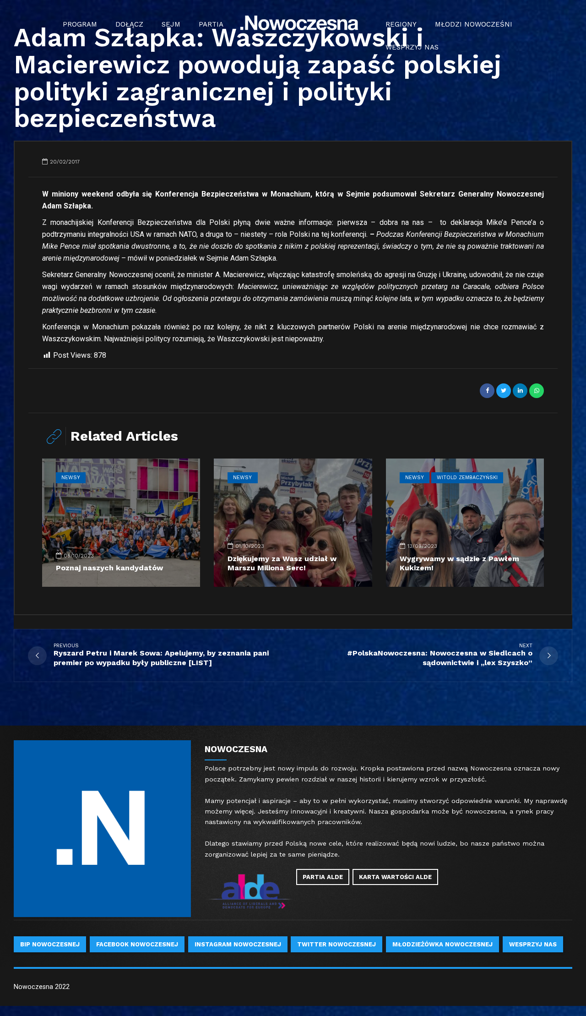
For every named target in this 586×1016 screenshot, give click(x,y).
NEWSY (70, 478)
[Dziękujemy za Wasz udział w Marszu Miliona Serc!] (292, 522)
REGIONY (401, 24)
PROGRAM (80, 24)
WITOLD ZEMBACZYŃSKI (467, 478)
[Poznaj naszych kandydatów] (121, 522)
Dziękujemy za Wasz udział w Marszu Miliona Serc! (282, 563)
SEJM (171, 24)
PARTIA (211, 24)
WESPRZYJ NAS (412, 47)
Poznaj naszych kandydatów (109, 567)
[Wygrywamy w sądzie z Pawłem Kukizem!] (464, 522)
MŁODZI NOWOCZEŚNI (473, 24)
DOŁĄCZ (129, 24)
